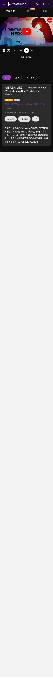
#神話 (35, 104)
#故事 (29, 104)
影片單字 (30, 77)
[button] (4, 50)
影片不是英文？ (27, 57)
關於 (6, 77)
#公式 (23, 104)
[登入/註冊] (49, 4)
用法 (17, 77)
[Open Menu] (4, 4)
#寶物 (42, 104)
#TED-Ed (9, 104)
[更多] (48, 50)
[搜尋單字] (37, 4)
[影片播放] (26, 31)
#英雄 (16, 104)
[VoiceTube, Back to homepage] (17, 4)
